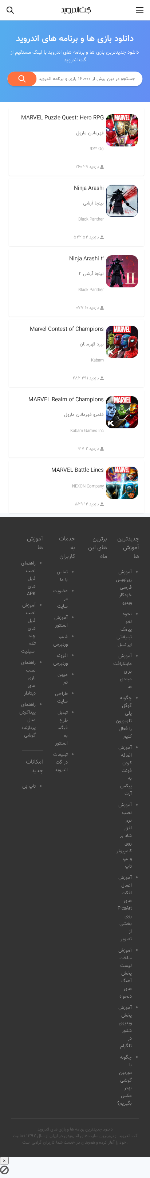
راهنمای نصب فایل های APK (28, 579)
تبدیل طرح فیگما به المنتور (61, 728)
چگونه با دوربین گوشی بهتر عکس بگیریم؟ (124, 1080)
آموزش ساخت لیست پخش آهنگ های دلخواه (125, 973)
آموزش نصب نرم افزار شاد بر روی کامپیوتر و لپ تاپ (124, 836)
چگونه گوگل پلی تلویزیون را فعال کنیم (124, 717)
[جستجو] (22, 79)
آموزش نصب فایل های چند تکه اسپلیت (28, 628)
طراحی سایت (61, 697)
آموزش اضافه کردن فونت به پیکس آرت (125, 771)
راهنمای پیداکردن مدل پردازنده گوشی (27, 720)
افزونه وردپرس (60, 659)
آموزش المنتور (61, 621)
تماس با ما (62, 576)
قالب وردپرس (60, 640)
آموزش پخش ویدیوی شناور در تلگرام (125, 1027)
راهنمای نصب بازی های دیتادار (28, 678)
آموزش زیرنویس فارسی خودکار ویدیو (124, 588)
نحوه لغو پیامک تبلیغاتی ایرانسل (124, 630)
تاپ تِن (29, 786)
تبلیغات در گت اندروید (60, 762)
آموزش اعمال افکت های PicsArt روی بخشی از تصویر (125, 908)
